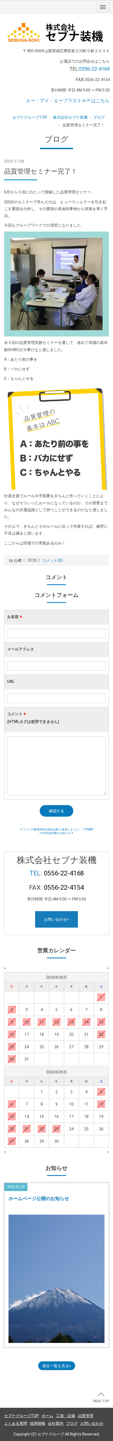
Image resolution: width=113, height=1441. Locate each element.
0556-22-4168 (94, 69)
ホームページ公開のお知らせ (39, 1198)
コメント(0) (52, 560)
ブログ (99, 117)
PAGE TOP (101, 1401)
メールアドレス (20, 649)
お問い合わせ (91, 1423)
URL (11, 681)
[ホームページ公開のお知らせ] (56, 1278)
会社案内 (55, 1423)
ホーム (47, 1416)
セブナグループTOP (29, 117)
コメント (33, 718)
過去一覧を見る (55, 1366)
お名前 (14, 616)
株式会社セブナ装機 (70, 117)
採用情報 (37, 1423)
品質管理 (85, 1416)
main (88, 829)
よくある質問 (15, 1423)
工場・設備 (65, 1416)
